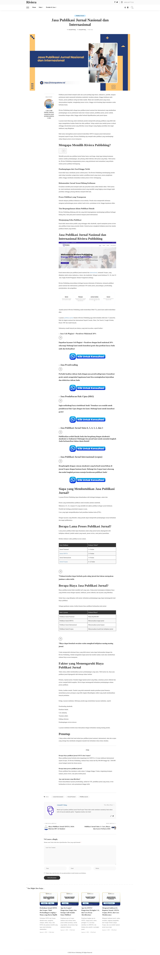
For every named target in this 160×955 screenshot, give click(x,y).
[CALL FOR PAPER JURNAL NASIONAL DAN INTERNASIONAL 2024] (49, 104)
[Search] (132, 7)
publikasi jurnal (68, 318)
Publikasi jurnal (84, 796)
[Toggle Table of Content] (63, 150)
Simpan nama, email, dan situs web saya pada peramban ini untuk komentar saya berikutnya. (66, 873)
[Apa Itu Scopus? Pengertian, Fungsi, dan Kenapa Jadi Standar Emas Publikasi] (70, 899)
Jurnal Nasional (71, 796)
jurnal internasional (58, 796)
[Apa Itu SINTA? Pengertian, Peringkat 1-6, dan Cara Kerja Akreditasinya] (90, 899)
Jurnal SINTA (64, 553)
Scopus (44, 903)
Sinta (51, 903)
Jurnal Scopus (64, 561)
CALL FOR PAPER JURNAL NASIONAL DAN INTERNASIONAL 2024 (49, 114)
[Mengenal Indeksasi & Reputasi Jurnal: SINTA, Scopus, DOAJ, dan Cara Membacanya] (111, 899)
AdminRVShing (72, 29)
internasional (93, 272)
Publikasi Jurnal (80, 15)
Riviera (31, 2)
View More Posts (108, 805)
